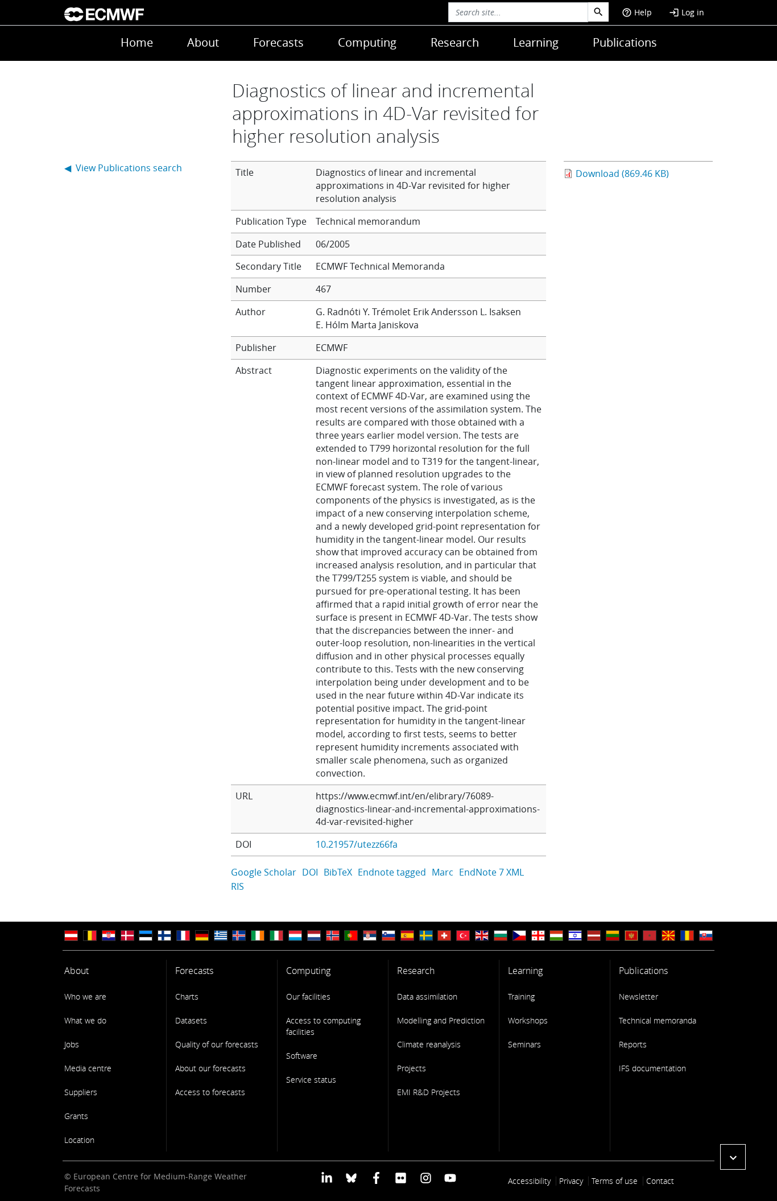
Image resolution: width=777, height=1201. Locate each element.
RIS (237, 886)
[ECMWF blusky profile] (351, 1177)
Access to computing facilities (323, 1026)
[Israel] (575, 935)
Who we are (85, 996)
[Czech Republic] (519, 935)
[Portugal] (351, 935)
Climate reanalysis (429, 1044)
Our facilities (308, 996)
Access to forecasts (210, 1092)
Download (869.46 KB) (622, 173)
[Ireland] (257, 935)
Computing (367, 42)
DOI (310, 872)
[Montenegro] (631, 935)
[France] (183, 935)
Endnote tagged (392, 872)
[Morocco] (649, 935)
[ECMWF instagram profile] (425, 1177)
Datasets (191, 1020)
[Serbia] (370, 935)
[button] (733, 1157)
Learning (536, 42)
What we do (85, 1020)
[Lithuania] (612, 935)
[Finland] (164, 935)
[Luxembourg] (295, 935)
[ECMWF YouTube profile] (450, 1177)
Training (521, 996)
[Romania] (687, 935)
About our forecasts (210, 1068)
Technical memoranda (657, 1020)
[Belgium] (90, 935)
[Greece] (221, 935)
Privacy (571, 1180)
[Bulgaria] (500, 935)
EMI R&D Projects (428, 1092)
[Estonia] (145, 935)
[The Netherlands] (314, 935)
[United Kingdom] (482, 935)
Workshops (528, 1020)
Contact (660, 1180)
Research (455, 42)
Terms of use (615, 1180)
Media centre (87, 1068)
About (203, 42)
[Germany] (202, 935)
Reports (633, 1044)
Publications (625, 42)
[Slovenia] (388, 935)
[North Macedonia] (668, 935)
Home (137, 42)
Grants (76, 1116)
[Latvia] (594, 935)
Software (301, 1055)
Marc (442, 872)
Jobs (71, 1044)
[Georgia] (538, 935)
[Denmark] (127, 935)
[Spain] (407, 935)
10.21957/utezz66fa (357, 844)
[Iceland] (239, 935)
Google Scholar (263, 872)
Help (637, 12)
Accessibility (529, 1180)
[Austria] (71, 935)
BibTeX (338, 872)
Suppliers (80, 1092)
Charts (187, 996)
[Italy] (276, 935)
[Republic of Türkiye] (463, 935)
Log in (686, 12)
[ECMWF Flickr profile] (400, 1177)
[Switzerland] (444, 935)
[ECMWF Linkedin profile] (327, 1177)
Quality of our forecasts (216, 1044)
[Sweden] (426, 935)
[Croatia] (108, 935)
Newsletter (638, 996)
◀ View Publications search (123, 168)
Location (79, 1139)
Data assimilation (427, 996)
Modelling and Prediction (441, 1020)
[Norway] (333, 935)
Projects (411, 1068)
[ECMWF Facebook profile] (376, 1177)
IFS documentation (652, 1068)
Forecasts (278, 42)
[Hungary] (556, 935)
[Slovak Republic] (706, 935)
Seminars (524, 1044)
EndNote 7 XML (491, 872)
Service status (311, 1079)
